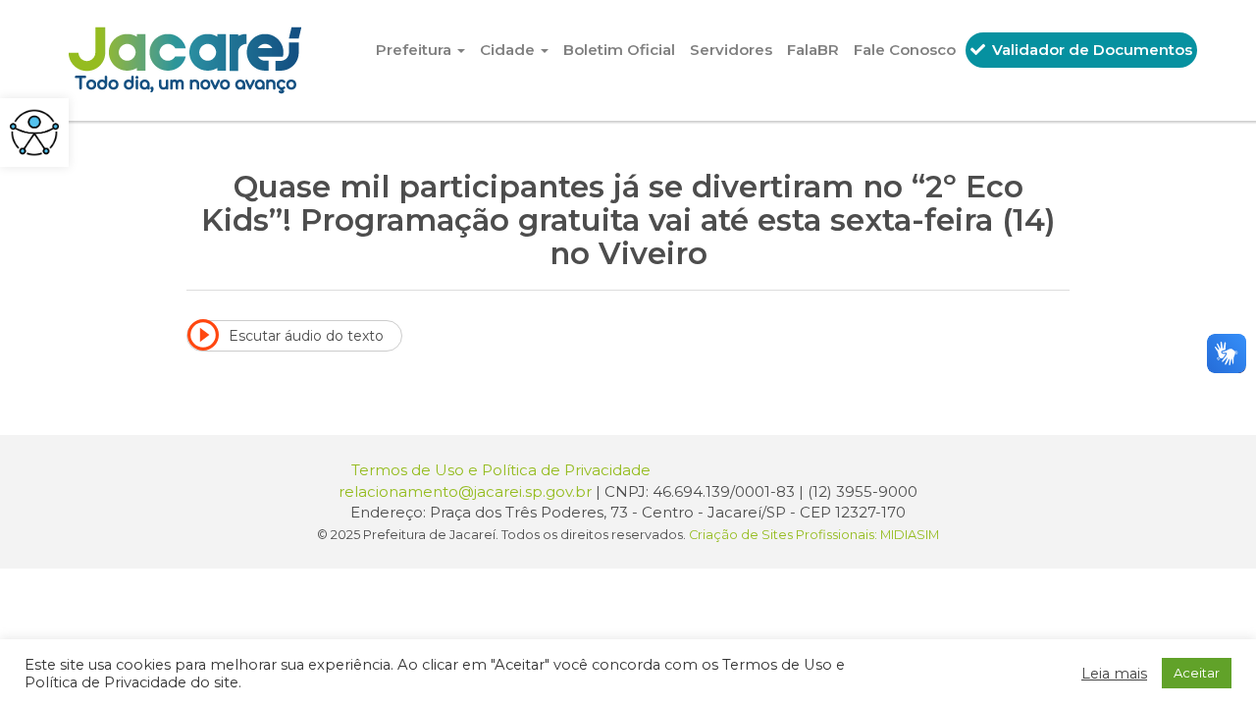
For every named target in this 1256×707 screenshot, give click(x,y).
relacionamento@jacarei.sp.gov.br (465, 491)
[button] (34, 132)
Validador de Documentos (1090, 49)
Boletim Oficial (619, 49)
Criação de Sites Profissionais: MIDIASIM (814, 534)
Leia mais (1114, 673)
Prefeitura (415, 49)
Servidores (731, 49)
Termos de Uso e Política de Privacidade (501, 470)
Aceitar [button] (1197, 672)
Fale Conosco (905, 49)
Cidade (509, 49)
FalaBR (813, 49)
